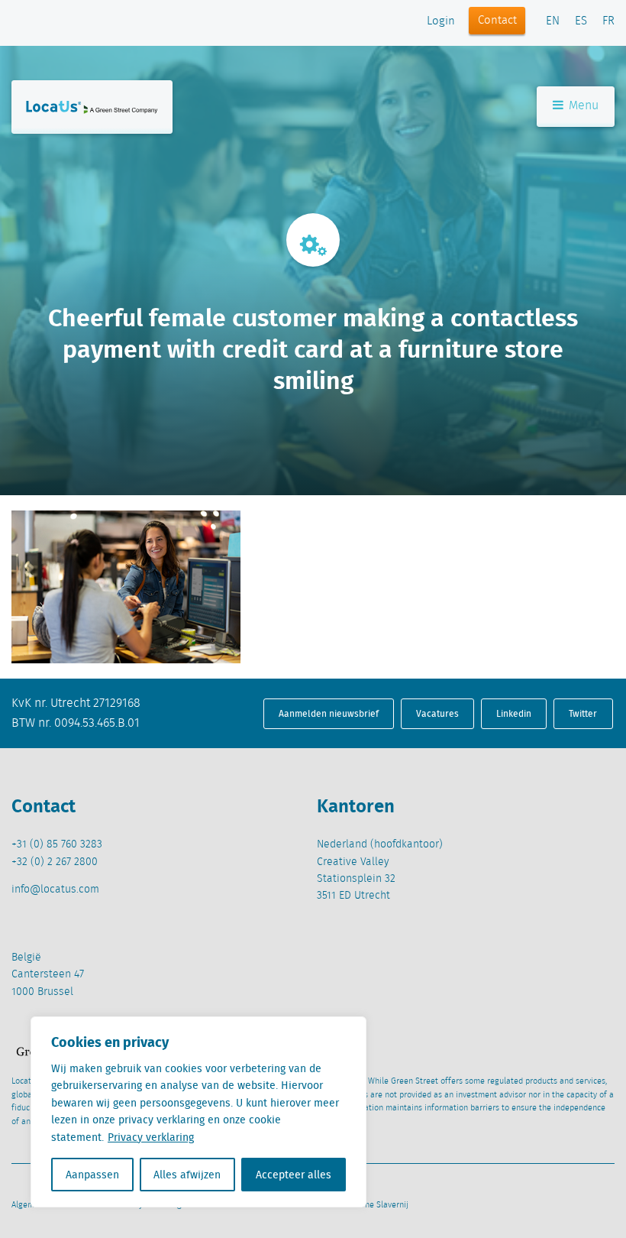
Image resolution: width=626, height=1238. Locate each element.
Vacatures (437, 713)
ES (581, 21)
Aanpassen (92, 1174)
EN (553, 21)
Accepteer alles (293, 1174)
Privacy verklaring (151, 1137)
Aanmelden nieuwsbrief (329, 713)
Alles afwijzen (187, 1174)
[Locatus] (92, 107)
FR (608, 21)
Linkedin (513, 713)
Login (441, 21)
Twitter (583, 713)
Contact (497, 20)
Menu (582, 105)
